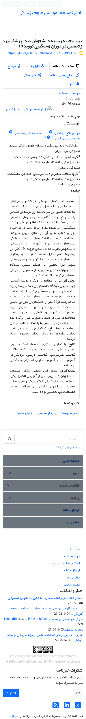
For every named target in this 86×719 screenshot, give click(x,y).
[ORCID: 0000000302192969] (48, 137)
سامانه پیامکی (73, 629)
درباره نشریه (71, 556)
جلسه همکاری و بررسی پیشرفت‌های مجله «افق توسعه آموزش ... (46, 611)
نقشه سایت (72, 584)
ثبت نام (30, 3)
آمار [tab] (71, 84)
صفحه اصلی (71, 460)
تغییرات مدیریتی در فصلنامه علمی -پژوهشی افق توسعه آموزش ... (45, 637)
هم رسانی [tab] (30, 75)
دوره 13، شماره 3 (68, 93)
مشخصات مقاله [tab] (63, 66)
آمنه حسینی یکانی (67, 138)
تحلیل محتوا (25, 412)
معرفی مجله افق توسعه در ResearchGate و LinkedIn (43, 619)
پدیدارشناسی (46, 412)
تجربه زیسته (69, 412)
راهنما (74, 497)
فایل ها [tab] (34, 66)
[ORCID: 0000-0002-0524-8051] (11, 132)
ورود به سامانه (49, 4)
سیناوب (14, 715)
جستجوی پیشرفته (68, 447)
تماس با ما (72, 522)
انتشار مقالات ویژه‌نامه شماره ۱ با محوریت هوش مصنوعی (45, 597)
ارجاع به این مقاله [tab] (62, 75)
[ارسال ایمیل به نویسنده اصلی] (52, 137)
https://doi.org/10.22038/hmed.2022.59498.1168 (42, 53)
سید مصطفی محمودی (27, 133)
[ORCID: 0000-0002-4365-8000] (51, 132)
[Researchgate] (78, 706)
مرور (76, 473)
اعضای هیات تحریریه (66, 563)
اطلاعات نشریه (69, 485)
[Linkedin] (67, 706)
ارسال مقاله (71, 510)
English (10, 4)
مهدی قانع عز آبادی (66, 133)
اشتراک (11, 693)
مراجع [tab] (11, 66)
